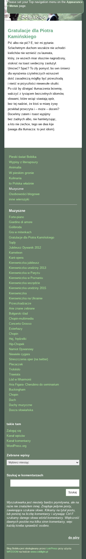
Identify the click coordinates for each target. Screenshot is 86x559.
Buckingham (17, 389)
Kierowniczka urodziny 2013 (27, 268)
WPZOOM (12, 551)
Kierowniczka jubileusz (24, 262)
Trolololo (14, 369)
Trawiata (14, 374)
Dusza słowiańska (21, 410)
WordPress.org (16, 446)
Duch (12, 400)
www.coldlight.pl (39, 551)
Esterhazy (15, 328)
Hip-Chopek (16, 344)
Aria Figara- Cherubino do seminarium (34, 384)
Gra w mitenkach (20, 232)
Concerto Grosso (20, 323)
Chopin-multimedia (21, 318)
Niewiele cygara (19, 354)
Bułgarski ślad (18, 313)
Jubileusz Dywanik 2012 (25, 247)
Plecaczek (16, 364)
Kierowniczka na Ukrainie (25, 298)
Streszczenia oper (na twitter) (28, 359)
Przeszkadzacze (20, 303)
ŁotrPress (52, 548)
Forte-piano (16, 217)
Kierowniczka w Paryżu (24, 273)
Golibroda (15, 227)
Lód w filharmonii (20, 379)
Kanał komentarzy (19, 441)
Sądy (12, 242)
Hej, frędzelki (17, 339)
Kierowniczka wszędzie (24, 283)
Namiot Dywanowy (21, 349)
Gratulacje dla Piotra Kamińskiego (31, 237)
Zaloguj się (14, 430)
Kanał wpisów (16, 435)
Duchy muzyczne (20, 405)
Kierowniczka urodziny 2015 (27, 288)
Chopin (13, 333)
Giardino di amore (20, 222)
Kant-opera (16, 257)
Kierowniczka (18, 293)
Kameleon (15, 252)
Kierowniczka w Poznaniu (26, 278)
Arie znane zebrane (22, 308)
